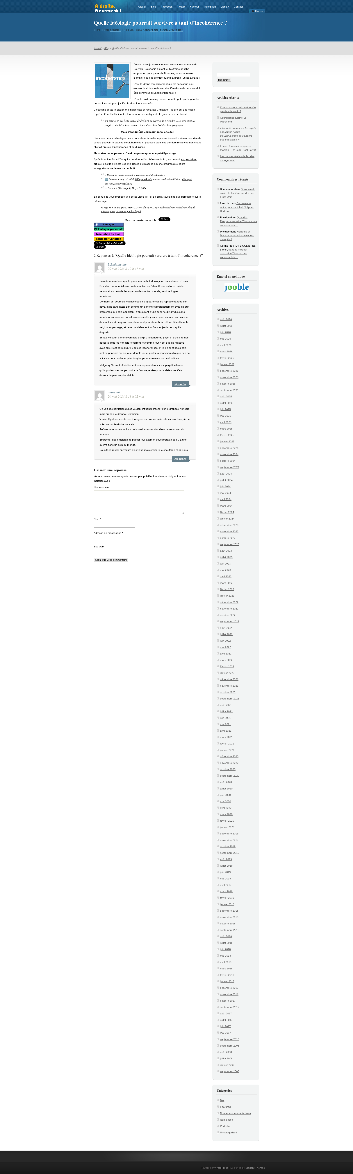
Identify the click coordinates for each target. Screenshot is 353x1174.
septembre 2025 (229, 390)
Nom (97, 519)
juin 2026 (225, 332)
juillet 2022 (226, 634)
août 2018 (226, 936)
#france (105, 211)
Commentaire (102, 487)
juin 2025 (225, 409)
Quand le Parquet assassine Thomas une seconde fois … (238, 221)
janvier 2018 (227, 981)
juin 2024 (225, 486)
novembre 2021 (229, 685)
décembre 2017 (229, 987)
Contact (238, 6)
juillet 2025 (226, 402)
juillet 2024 (226, 480)
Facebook (166, 6)
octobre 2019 (228, 846)
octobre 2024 (228, 460)
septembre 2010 (229, 1039)
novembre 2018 (229, 917)
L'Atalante (115, 264)
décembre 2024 (229, 447)
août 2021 (226, 705)
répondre (180, 384)
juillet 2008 (226, 1058)
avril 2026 (225, 345)
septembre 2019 (229, 852)
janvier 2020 (227, 827)
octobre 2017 (228, 1000)
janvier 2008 (227, 1064)
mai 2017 (225, 1032)
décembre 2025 (229, 370)
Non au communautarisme (235, 1113)
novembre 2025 (229, 377)
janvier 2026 (227, 364)
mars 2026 (226, 351)
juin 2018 (225, 949)
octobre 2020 (228, 769)
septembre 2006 (229, 1071)
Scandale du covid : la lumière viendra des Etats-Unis (237, 193)
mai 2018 (225, 955)
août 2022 (226, 627)
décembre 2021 (229, 679)
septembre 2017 (229, 1007)
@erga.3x (106, 207)
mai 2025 (225, 415)
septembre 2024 (229, 467)
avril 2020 (225, 807)
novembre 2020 (229, 762)
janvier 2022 (227, 672)
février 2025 (227, 435)
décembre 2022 (229, 602)
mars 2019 (226, 891)
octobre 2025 (228, 383)
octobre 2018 (228, 923)
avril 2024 (225, 499)
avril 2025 (225, 422)
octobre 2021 (228, 692)
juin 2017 (225, 1026)
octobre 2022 (228, 615)
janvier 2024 (227, 518)
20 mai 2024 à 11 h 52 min (126, 396)
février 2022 (227, 666)
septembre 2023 (229, 544)
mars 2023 (226, 582)
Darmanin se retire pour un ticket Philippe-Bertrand (237, 207)
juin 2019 (225, 872)
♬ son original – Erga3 (128, 211)
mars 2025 (226, 428)
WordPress (221, 1167)
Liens (225, 6)
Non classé (226, 1119)
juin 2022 (225, 640)
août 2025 (226, 396)
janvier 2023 (227, 595)
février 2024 (227, 512)
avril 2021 (225, 730)
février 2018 (227, 974)
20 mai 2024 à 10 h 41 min (126, 268)
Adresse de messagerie (108, 532)
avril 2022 (225, 653)
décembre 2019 (229, 833)
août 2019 (226, 859)
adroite (115, 30)
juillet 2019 (226, 865)
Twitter (181, 6)
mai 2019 (225, 878)
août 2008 (226, 1052)
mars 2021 (226, 737)
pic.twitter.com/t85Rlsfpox (118, 183)
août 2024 (226, 473)
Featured (225, 1106)
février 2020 (227, 820)
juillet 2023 (226, 557)
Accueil (142, 6)
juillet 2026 (226, 325)
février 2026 (227, 357)
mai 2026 (225, 338)
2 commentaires (171, 30)
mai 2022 (225, 647)
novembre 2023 (229, 531)
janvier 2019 (227, 904)
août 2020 (226, 782)
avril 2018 (225, 962)
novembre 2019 (229, 839)
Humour (194, 6)
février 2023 (227, 589)
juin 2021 (225, 717)
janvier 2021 (227, 750)
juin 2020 (225, 795)
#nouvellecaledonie (165, 207)
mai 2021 (225, 724)
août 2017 (226, 1013)
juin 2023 (225, 563)
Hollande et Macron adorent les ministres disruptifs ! (237, 235)
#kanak (191, 207)
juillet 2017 (226, 1019)
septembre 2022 (229, 621)
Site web (99, 546)
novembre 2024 (229, 454)
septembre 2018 (229, 929)
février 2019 (227, 897)
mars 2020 (226, 814)
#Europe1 (187, 179)
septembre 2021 (229, 698)
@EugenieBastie (143, 179)
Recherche (260, 11)
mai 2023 (225, 570)
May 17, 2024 (139, 188)
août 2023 (226, 550)
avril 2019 (225, 884)
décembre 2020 (229, 756)
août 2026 (226, 319)
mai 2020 (225, 801)
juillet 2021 (226, 711)
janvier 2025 (227, 441)
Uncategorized (228, 1132)
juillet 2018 (226, 942)
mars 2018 (226, 968)
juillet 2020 (226, 788)
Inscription (210, 6)
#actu (112, 211)
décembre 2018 (229, 910)
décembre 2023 (229, 525)
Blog (153, 6)
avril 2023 (225, 576)
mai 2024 (225, 492)
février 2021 (227, 743)
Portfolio (225, 1126)
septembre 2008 (229, 1045)
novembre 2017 (229, 994)
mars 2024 (226, 505)
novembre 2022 (229, 608)
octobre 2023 (228, 537)
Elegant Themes (255, 1167)
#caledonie (181, 207)
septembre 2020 (229, 775)
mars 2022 (226, 660)
